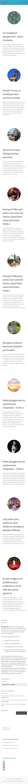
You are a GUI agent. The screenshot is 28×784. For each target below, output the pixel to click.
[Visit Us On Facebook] (14, 764)
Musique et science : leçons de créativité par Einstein (13, 346)
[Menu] (26, 2)
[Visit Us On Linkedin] (14, 769)
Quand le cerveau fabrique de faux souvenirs (11, 153)
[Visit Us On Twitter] (14, 762)
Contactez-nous (5, 727)
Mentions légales (6, 729)
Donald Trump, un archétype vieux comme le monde (12, 94)
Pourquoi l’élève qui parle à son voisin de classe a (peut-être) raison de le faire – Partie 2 (13, 216)
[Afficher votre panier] (22, 2)
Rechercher (4, 710)
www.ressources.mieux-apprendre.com (11, 745)
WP (9, 781)
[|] (4, 2)
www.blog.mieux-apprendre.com (9, 748)
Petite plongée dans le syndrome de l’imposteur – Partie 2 (14, 404)
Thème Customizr (21, 781)
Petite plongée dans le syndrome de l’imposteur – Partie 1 (14, 465)
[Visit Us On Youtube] (14, 767)
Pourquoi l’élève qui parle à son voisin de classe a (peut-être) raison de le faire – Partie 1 (13, 283)
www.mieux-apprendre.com (8, 742)
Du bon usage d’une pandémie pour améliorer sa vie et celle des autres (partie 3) (13, 586)
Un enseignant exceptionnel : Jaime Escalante (13, 36)
